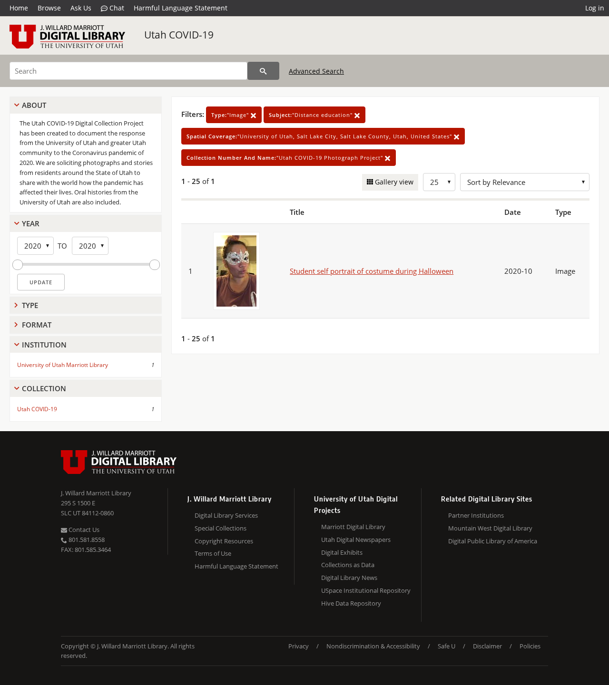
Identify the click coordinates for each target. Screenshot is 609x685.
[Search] (263, 71)
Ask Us (80, 7)
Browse (49, 7)
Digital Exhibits (342, 552)
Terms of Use (213, 553)
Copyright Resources (224, 541)
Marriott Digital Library (353, 526)
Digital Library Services (226, 515)
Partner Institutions (476, 515)
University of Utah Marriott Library (62, 365)
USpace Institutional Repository (366, 590)
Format (36, 324)
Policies (530, 646)
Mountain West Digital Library (490, 528)
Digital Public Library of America (492, 541)
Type (30, 305)
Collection (44, 388)
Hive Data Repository (351, 603)
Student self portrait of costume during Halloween (371, 271)
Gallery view (393, 181)
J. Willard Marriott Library (96, 493)
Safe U (446, 646)
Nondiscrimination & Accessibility (373, 646)
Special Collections (220, 528)
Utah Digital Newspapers (356, 539)
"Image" (231, 114)
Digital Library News (349, 577)
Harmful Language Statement (180, 7)
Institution (44, 344)
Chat (116, 7)
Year (30, 223)
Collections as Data (347, 564)
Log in (594, 7)
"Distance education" (311, 114)
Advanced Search (316, 71)
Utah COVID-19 (179, 34)
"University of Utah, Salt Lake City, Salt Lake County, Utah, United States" (320, 136)
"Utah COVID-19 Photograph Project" (286, 157)
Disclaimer (487, 646)
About (34, 105)
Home (19, 7)
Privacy (298, 646)
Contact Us (83, 529)
